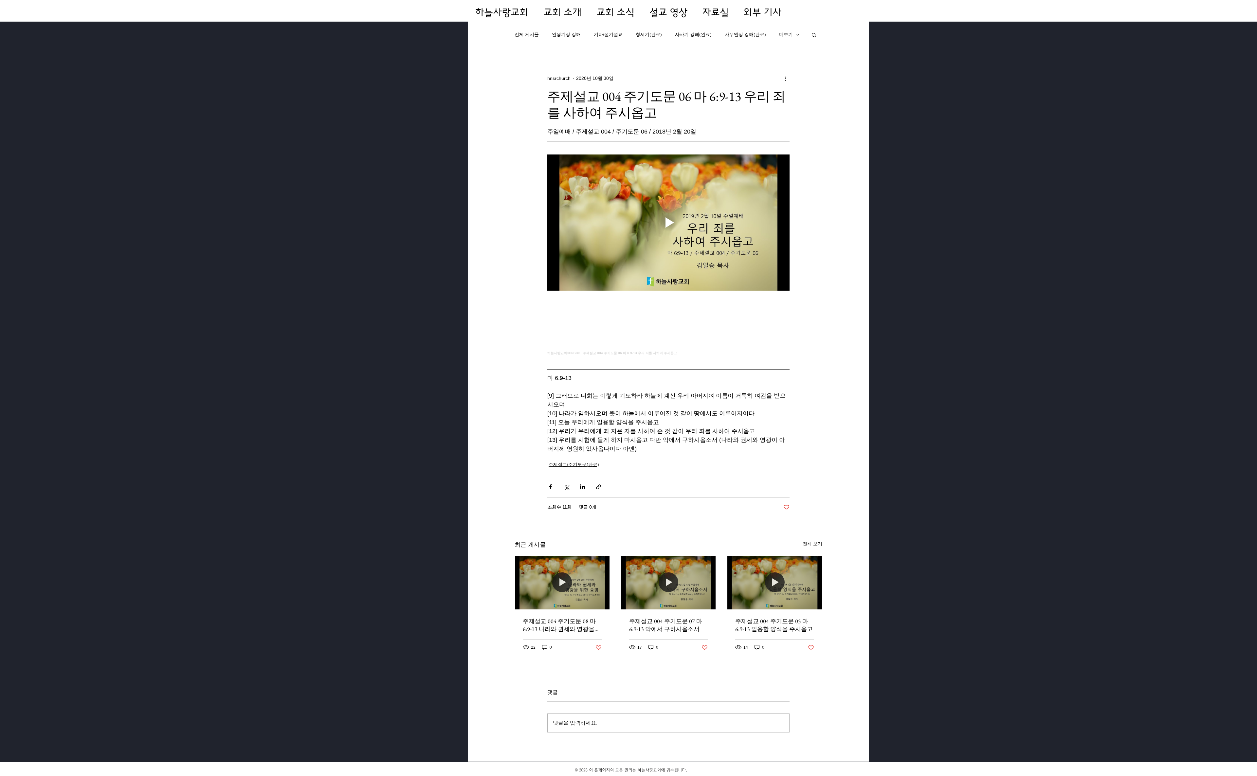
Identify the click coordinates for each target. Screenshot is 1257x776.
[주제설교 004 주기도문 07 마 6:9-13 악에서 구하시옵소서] (668, 582)
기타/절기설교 (608, 34)
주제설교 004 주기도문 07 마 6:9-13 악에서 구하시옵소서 (665, 625)
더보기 (786, 34)
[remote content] (668, 325)
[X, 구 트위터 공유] (566, 487)
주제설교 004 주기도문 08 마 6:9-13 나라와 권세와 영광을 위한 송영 (559, 625)
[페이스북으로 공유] (550, 487)
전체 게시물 (527, 34)
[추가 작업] (786, 78)
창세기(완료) (649, 34)
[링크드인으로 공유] (582, 487)
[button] (814, 34)
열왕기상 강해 (566, 34)
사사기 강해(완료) (693, 34)
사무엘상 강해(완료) (745, 34)
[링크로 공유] (598, 487)
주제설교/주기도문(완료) (574, 464)
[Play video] (668, 222)
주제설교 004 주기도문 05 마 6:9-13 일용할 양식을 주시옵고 (774, 625)
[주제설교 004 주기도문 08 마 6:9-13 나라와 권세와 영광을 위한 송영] (562, 582)
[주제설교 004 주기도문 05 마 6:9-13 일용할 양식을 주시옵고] (774, 582)
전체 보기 (812, 543)
